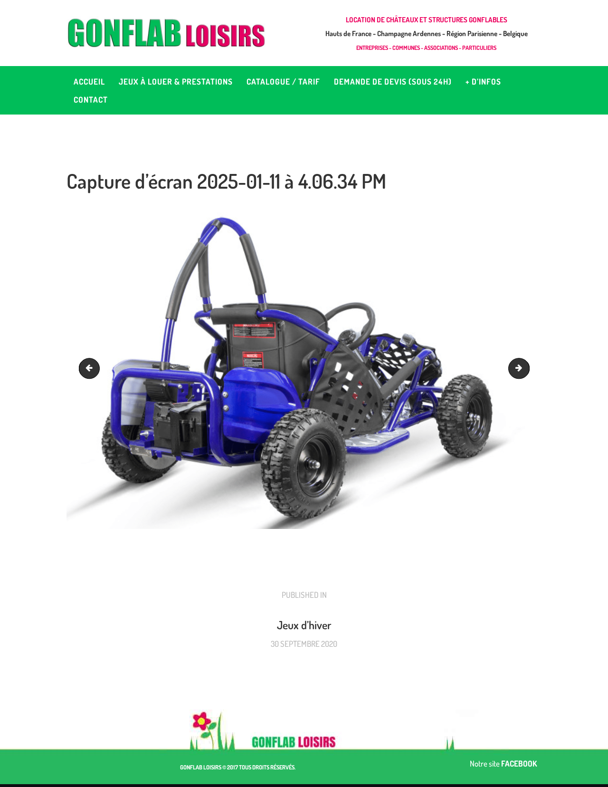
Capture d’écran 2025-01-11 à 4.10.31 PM (525, 368)
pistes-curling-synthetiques (91, 368)
